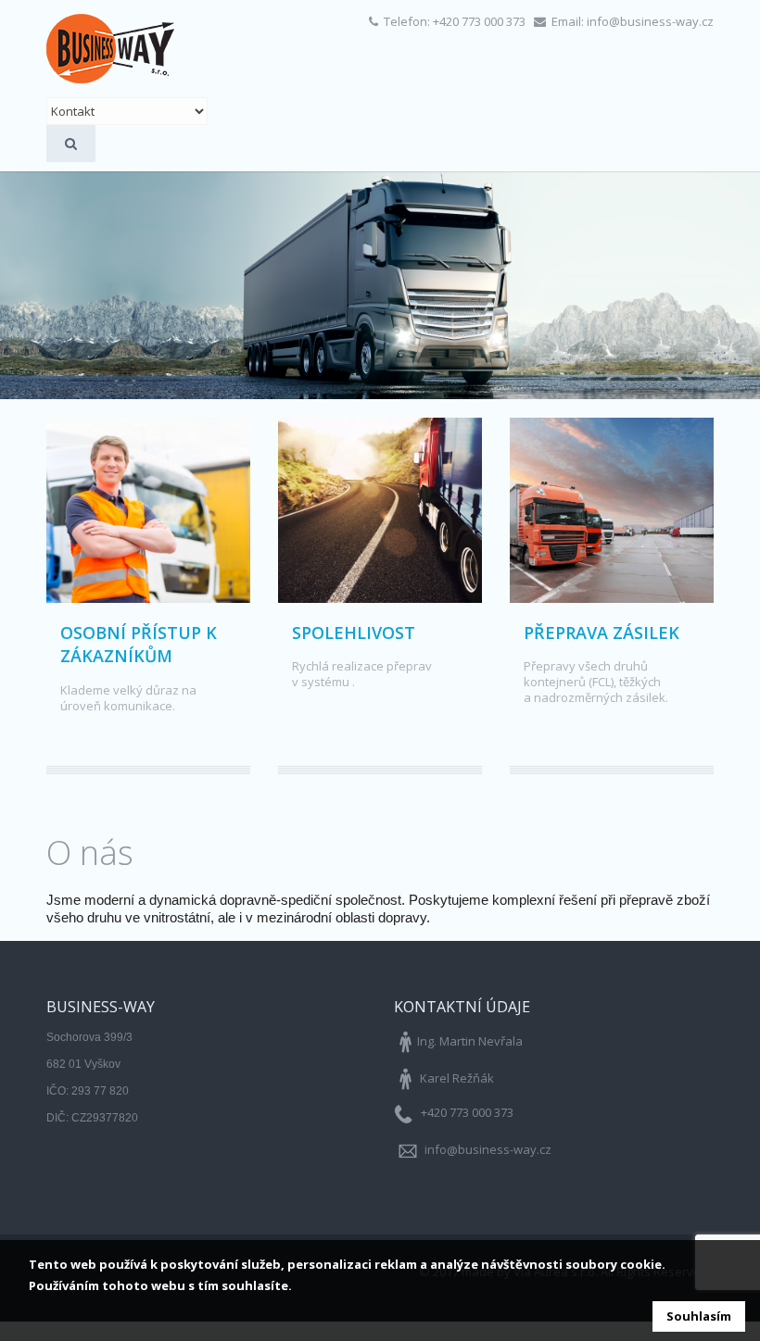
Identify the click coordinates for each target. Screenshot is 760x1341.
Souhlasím (698, 1316)
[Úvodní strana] (110, 48)
